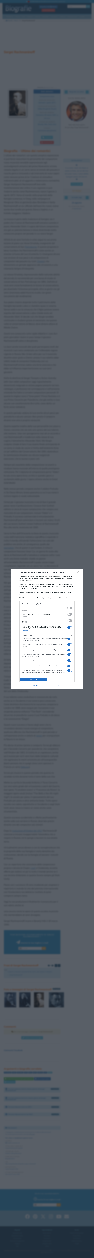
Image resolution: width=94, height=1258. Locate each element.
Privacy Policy (57, 686)
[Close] (79, 572)
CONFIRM (33, 679)
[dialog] (47, 629)
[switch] (69, 608)
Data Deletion (37, 686)
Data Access (47, 686)
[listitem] (47, 604)
